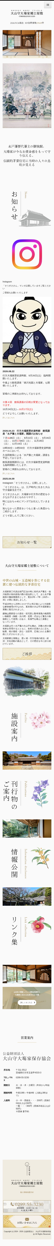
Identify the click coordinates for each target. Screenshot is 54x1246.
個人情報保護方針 (27, 1192)
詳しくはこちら (9, 418)
